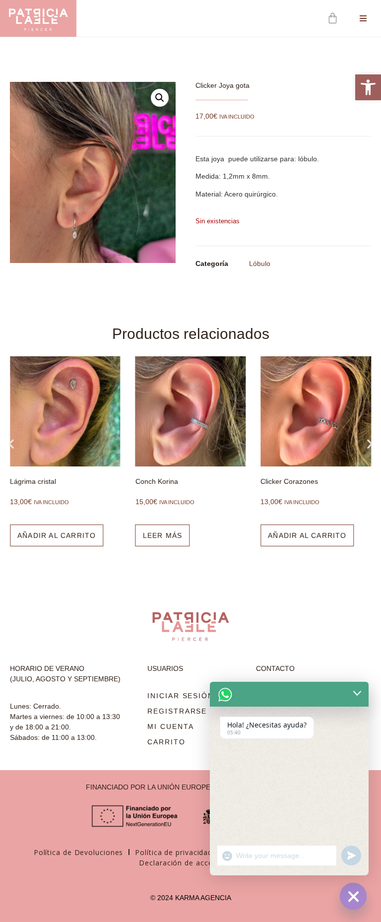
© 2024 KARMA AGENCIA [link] (190, 898)
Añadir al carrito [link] (56, 535)
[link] (368, 87)
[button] (160, 98)
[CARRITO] (333, 18)
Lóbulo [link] (259, 263)
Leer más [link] (163, 535)
